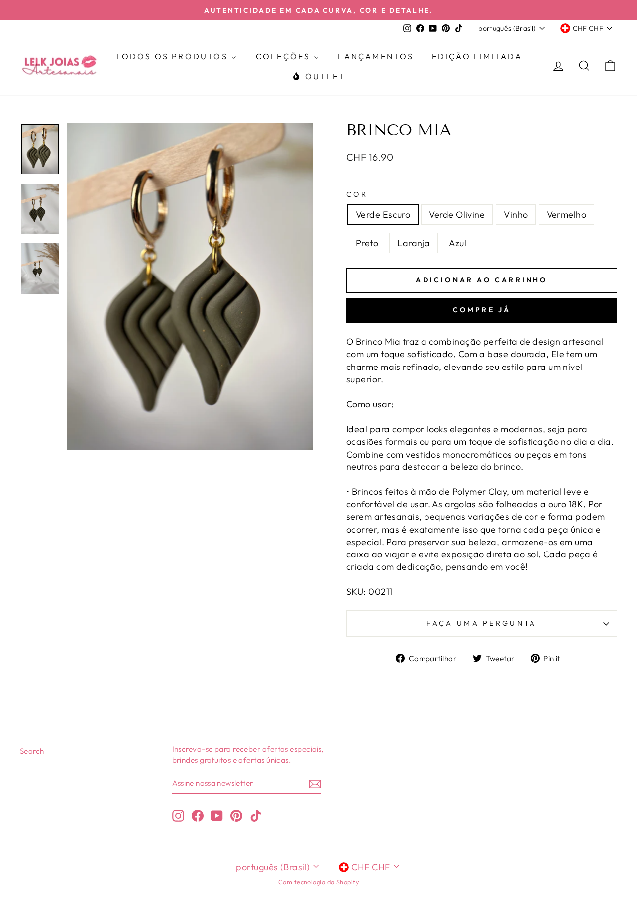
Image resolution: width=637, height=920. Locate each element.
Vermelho (567, 214)
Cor (357, 194)
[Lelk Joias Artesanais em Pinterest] (236, 815)
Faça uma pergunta (481, 623)
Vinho (516, 214)
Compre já (482, 309)
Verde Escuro (383, 214)
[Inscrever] (315, 783)
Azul (457, 243)
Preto (367, 243)
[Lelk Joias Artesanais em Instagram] (178, 815)
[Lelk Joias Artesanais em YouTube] (217, 815)
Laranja (413, 243)
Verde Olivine (457, 214)
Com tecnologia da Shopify (318, 882)
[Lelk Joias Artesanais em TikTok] (256, 815)
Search (32, 751)
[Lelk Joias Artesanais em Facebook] (198, 815)
